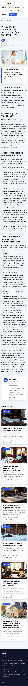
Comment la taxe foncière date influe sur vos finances (13, 429)
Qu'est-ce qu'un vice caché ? (13, 72)
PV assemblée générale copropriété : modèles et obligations (11, 583)
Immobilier (5, 11)
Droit (22, 7)
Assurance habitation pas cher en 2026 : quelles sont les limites (11, 468)
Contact (12, 14)
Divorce (20, 11)
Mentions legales (6, 666)
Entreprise (13, 11)
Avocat (17, 7)
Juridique (11, 7)
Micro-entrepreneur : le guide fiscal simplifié (11, 507)
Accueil (4, 7)
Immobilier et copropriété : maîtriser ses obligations (12, 544)
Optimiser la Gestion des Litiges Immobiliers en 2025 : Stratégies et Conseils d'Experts (11, 624)
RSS (13, 666)
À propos (4, 14)
